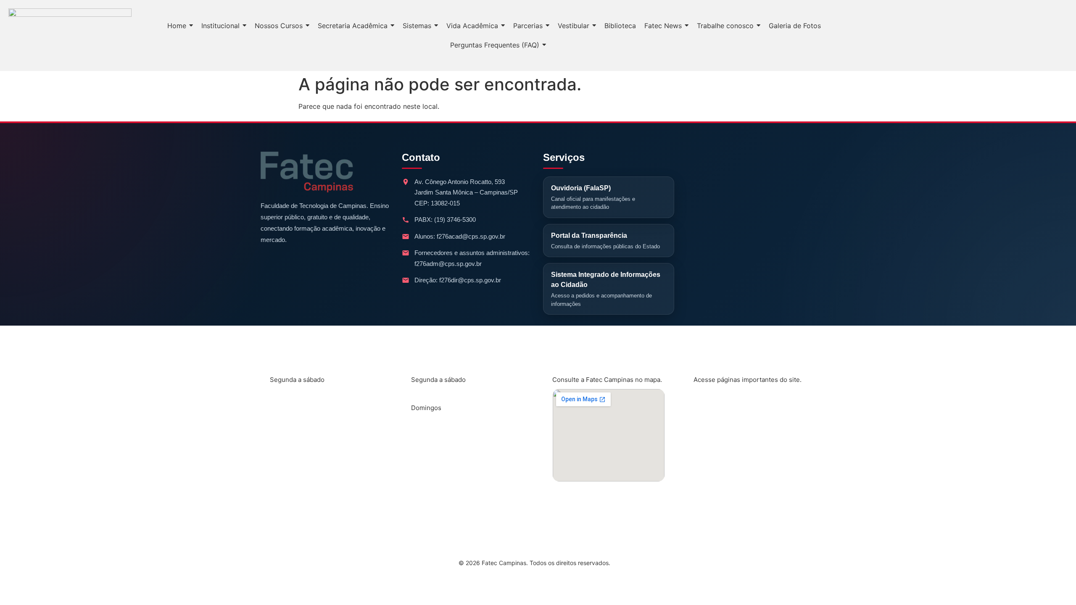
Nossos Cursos (726, 400)
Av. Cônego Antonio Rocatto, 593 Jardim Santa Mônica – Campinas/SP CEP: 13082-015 (466, 192)
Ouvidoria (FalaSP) (593, 197)
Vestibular (717, 511)
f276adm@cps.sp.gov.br (448, 263)
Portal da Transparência (605, 241)
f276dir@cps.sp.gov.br (470, 280)
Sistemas (715, 455)
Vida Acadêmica (727, 428)
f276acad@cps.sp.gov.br (471, 236)
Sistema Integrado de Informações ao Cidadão (605, 289)
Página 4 (715, 483)
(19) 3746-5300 (455, 219)
